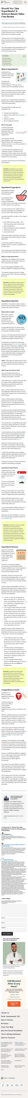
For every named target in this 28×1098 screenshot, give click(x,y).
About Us (5, 1013)
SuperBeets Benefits (6, 61)
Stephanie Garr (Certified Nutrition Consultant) (14, 27)
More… (2, 1069)
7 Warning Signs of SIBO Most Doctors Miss (21, 1049)
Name (3, 918)
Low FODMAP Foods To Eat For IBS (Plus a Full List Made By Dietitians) (7, 1044)
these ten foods (16, 344)
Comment (4, 903)
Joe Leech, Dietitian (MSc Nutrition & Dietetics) (13, 845)
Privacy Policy (4, 1094)
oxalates (21, 498)
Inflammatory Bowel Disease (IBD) (20, 1066)
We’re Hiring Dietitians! (11, 1034)
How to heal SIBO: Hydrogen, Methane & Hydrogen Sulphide (6, 1062)
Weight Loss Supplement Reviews (11, 22)
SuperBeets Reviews (6, 63)
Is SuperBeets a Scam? (7, 64)
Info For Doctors (8, 1038)
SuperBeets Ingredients (7, 59)
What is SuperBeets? (6, 58)
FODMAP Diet (18, 1060)
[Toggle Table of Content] (23, 56)
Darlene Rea (7, 859)
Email (3, 922)
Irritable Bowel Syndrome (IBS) (5, 1066)
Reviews (4, 1024)
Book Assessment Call (10, 1016)
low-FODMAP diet (6, 518)
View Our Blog (7, 1027)
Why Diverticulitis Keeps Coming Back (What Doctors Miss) (20, 1055)
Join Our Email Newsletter (12, 1031)
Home (2, 22)
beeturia (9, 483)
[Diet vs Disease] (5, 2)
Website (3, 927)
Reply (2, 840)
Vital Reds (14, 735)
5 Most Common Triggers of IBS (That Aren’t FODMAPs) (20, 1044)
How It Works (7, 1020)
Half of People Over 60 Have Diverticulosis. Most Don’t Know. (7, 1050)
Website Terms (12, 1094)
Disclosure (19, 1094)
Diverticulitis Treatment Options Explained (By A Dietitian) (6, 1056)
